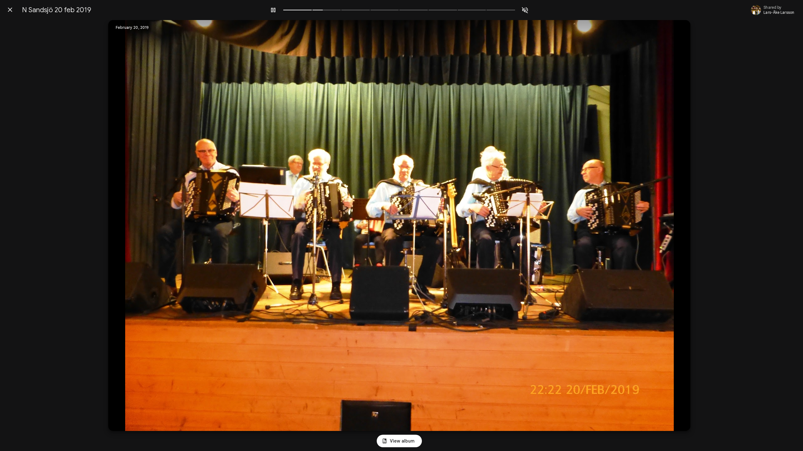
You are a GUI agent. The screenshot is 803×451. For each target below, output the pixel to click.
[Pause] (273, 10)
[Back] (10, 9)
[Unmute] (525, 10)
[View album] (399, 441)
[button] (126, 225)
